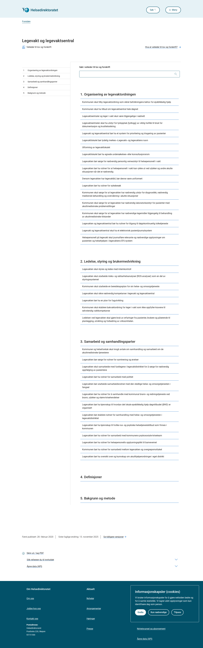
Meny (174, 10)
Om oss (30, 598)
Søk (152, 10)
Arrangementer (94, 608)
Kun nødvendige (159, 612)
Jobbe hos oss (34, 608)
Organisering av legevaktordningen (40, 70)
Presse (90, 628)
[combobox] (129, 74)
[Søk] (175, 74)
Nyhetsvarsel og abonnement (151, 628)
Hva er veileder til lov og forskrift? (161, 47)
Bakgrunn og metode (34, 93)
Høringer (91, 618)
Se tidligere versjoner (113, 537)
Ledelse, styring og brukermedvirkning (41, 76)
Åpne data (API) (144, 638)
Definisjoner (30, 87)
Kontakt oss (32, 618)
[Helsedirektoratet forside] (42, 10)
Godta (140, 612)
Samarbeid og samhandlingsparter (40, 82)
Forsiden (26, 21)
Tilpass (177, 612)
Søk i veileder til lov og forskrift (94, 67)
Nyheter (90, 598)
